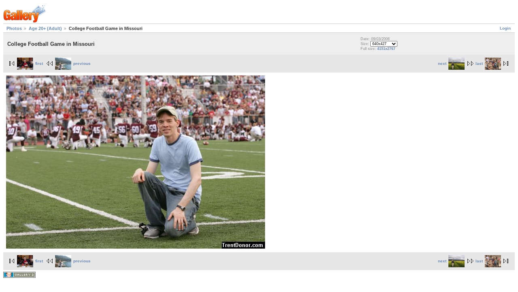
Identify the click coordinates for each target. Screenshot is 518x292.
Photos (14, 28)
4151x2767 (386, 49)
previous (82, 63)
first (39, 63)
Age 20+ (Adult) (45, 28)
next (442, 63)
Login (505, 28)
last (479, 63)
